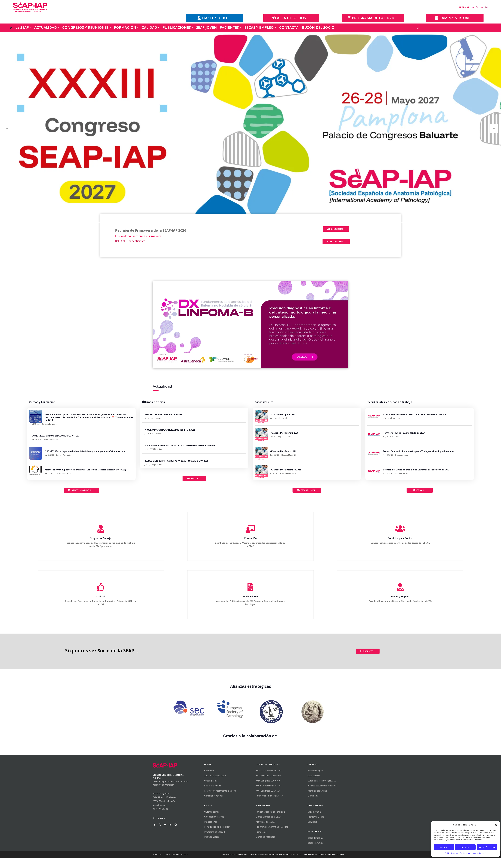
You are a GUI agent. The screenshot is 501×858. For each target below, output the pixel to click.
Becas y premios (315, 842)
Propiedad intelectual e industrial (331, 854)
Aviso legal (225, 854)
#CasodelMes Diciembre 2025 (285, 469)
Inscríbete (368, 651)
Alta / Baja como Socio (215, 775)
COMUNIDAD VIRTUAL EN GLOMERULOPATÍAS (55, 435)
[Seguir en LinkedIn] (170, 824)
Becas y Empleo (400, 596)
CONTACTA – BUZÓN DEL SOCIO (306, 28)
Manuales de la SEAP (266, 821)
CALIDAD (149, 28)
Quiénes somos (211, 811)
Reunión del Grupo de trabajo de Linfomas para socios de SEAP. (416, 469)
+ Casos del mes (307, 490)
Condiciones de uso (310, 854)
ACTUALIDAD (45, 28)
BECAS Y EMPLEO (259, 28)
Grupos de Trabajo (101, 538)
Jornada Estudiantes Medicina (322, 785)
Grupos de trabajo (402, 455)
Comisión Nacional (213, 795)
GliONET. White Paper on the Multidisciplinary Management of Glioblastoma (85, 451)
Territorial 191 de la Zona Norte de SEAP (404, 432)
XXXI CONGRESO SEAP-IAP (268, 770)
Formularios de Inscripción (217, 826)
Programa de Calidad (214, 831)
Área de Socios (291, 17)
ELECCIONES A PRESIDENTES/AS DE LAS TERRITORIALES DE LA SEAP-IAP (180, 445)
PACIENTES (229, 28)
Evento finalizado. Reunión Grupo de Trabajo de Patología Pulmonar (418, 451)
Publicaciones (250, 596)
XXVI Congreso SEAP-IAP (268, 790)
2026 (294, 455)
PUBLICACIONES (177, 28)
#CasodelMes (286, 418)
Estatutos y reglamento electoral (220, 790)
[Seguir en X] (160, 824)
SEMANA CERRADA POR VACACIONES (163, 414)
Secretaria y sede (316, 816)
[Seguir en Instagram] (176, 824)
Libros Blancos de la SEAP (268, 816)
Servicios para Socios (400, 538)
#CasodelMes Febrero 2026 (284, 432)
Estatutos (312, 821)
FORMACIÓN (125, 28)
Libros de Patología (265, 836)
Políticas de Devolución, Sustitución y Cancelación (282, 854)
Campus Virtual (454, 17)
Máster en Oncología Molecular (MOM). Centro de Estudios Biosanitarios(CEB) (85, 469)
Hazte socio (214, 17)
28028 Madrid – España (164, 801)
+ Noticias (194, 478)
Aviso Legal (482, 853)
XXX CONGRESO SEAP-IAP (268, 775)
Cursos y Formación (50, 424)
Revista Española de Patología (270, 811)
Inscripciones (336, 229)
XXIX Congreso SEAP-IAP (268, 780)
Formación (250, 538)
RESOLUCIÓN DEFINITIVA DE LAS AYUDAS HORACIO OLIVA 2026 (176, 460)
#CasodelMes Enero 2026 (283, 451)
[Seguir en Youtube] (165, 824)
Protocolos (261, 831)
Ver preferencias (487, 847)
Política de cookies (452, 853)
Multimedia (313, 795)
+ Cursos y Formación (81, 490)
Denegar (465, 847)
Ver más (420, 490)
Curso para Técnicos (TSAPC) (322, 780)
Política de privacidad (468, 853)
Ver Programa (336, 241)
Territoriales (397, 418)
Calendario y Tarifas (214, 816)
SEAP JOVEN (206, 28)
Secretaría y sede (212, 785)
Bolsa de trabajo (316, 837)
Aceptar (444, 847)
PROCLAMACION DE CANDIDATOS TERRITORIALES (170, 429)
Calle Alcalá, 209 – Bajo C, (165, 797)
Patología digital (315, 770)
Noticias (158, 418)
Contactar (209, 770)
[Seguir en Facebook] (155, 824)
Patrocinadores (211, 836)
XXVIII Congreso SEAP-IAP (268, 785)
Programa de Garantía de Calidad (272, 826)
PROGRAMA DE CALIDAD (373, 17)
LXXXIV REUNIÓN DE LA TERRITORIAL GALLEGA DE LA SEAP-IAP (414, 414)
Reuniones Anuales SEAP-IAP (270, 795)
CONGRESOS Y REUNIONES (85, 28)
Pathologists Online (317, 790)
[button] (495, 825)
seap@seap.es (159, 805)
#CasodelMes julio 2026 (282, 414)
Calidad (100, 596)
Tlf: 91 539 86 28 (160, 809)
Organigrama (210, 780)
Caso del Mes (314, 775)
